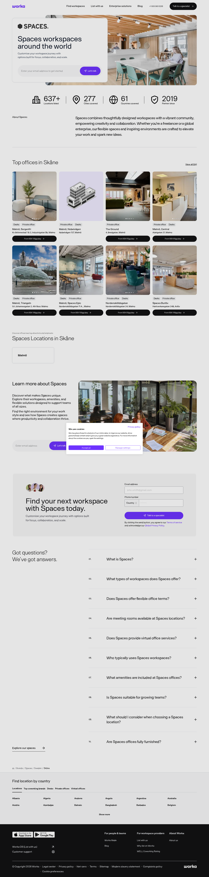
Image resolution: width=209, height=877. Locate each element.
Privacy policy (134, 426)
